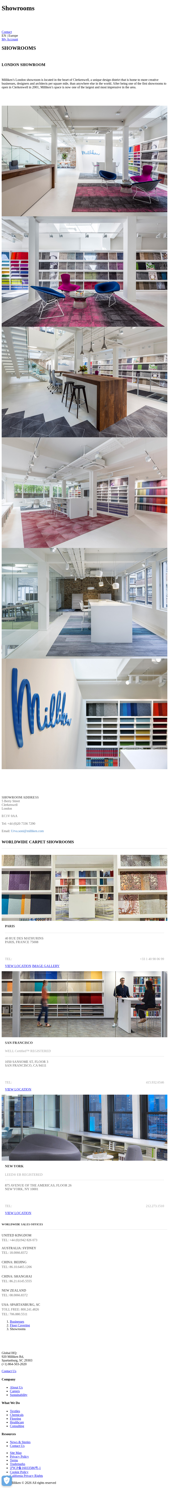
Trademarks (17, 1464)
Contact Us (9, 1371)
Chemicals (16, 1415)
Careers (15, 1391)
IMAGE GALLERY (46, 966)
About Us (16, 1387)
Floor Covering (20, 1325)
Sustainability (18, 1395)
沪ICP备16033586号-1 (25, 1468)
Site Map (16, 1453)
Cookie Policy (19, 1472)
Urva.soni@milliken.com (27, 831)
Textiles (15, 1411)
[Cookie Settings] (7, 1481)
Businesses (17, 1321)
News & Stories (20, 1442)
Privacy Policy (19, 1456)
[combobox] (84, 36)
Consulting (17, 1426)
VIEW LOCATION (18, 966)
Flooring (15, 1418)
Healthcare (17, 1422)
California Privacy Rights (26, 1475)
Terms (14, 1460)
